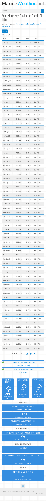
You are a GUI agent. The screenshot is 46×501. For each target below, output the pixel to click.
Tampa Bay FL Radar (23, 365)
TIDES (4, 31)
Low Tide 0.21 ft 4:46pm (23, 408)
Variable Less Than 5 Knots (23, 475)
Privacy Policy (40, 493)
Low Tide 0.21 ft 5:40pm (23, 415)
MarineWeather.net (17, 491)
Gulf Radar (23, 372)
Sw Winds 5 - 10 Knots (23, 436)
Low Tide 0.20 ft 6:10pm (23, 422)
